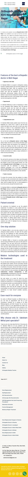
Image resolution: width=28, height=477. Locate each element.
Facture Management (7, 407)
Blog (3, 365)
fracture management (15, 271)
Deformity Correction (7, 404)
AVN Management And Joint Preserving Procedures (12, 401)
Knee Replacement (7, 390)
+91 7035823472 (7, 455)
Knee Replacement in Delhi (8, 432)
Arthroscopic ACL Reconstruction (10, 398)
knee (22, 270)
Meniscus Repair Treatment (9, 409)
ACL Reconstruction (7, 395)
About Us (4, 360)
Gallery (4, 367)
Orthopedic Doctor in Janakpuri (10, 425)
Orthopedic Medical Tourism (9, 370)
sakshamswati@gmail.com (10, 457)
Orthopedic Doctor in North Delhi (10, 435)
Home (3, 357)
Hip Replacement (6, 392)
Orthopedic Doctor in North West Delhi (11, 427)
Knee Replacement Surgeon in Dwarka (11, 420)
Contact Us (5, 362)
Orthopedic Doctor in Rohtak (9, 430)
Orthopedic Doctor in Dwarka (9, 422)
